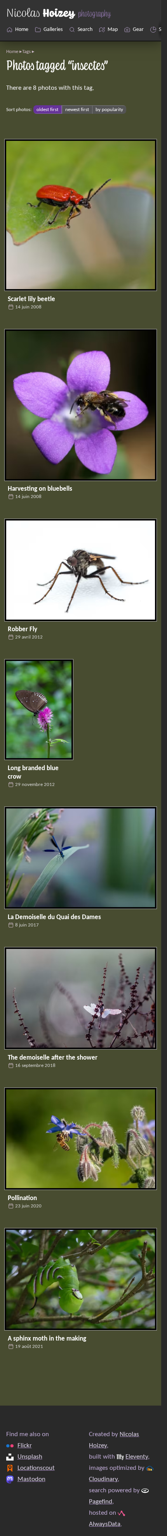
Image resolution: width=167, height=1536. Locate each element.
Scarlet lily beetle (31, 299)
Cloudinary (103, 1479)
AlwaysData (104, 1524)
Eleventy (136, 1457)
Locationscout (36, 1468)
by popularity (109, 109)
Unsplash (29, 1457)
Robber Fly (22, 629)
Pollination (22, 1198)
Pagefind (100, 1501)
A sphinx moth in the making (47, 1339)
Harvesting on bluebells (40, 489)
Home (12, 51)
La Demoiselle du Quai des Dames (54, 917)
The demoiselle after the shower (52, 1058)
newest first (77, 109)
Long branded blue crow (33, 772)
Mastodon (31, 1479)
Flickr (24, 1445)
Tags (26, 51)
